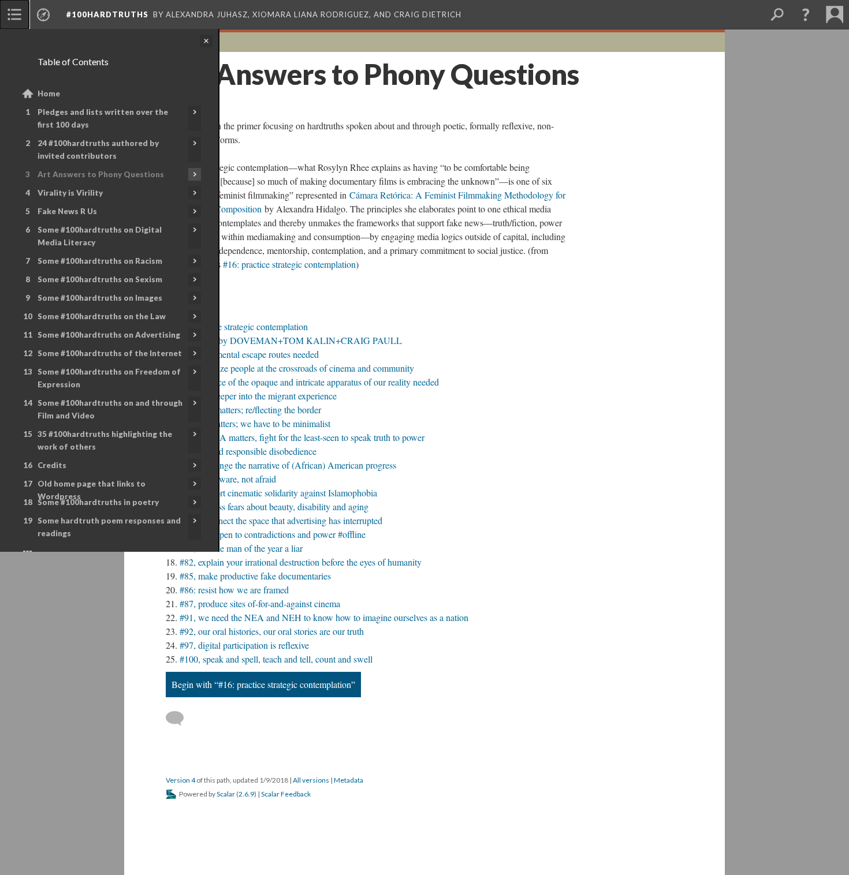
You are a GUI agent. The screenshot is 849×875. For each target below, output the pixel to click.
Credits (52, 465)
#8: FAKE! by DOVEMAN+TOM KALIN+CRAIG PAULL (288, 340)
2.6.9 (246, 794)
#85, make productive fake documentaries (255, 576)
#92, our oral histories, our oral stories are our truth (272, 631)
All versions (311, 780)
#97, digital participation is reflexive (244, 645)
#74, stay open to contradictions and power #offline (273, 534)
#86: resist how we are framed (234, 590)
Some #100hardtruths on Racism (100, 261)
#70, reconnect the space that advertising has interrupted (281, 520)
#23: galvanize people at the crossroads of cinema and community (294, 368)
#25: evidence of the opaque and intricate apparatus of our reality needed (307, 382)
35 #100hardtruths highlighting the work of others (105, 440)
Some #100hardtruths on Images (100, 297)
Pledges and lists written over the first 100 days (103, 118)
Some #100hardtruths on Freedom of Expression (109, 378)
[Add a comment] (180, 718)
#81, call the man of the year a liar (241, 548)
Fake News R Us (67, 211)
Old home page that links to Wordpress (92, 490)
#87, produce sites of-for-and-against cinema (260, 603)
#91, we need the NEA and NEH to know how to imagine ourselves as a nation (324, 617)
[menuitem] (14, 14)
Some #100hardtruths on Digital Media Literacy (100, 236)
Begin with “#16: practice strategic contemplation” (263, 684)
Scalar (226, 794)
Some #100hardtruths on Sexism (100, 279)
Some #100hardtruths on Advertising (109, 334)
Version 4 (180, 780)
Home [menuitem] (49, 93)
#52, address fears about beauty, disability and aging (274, 506)
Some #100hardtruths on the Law (102, 316)
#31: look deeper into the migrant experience (256, 396)
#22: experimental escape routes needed (247, 354)
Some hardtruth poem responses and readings (109, 527)
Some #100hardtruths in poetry (98, 502)
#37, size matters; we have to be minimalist (252, 423)
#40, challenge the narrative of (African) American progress (288, 465)
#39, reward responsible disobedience (248, 451)
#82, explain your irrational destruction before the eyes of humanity (301, 562)
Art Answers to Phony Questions (101, 174)
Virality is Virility (70, 192)
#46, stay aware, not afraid (228, 479)
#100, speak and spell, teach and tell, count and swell (276, 659)
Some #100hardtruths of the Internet (110, 353)
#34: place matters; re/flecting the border (248, 409)
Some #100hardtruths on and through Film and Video (110, 409)
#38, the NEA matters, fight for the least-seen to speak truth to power (300, 437)
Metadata (348, 780)
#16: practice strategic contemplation (289, 264)
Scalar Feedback (286, 794)
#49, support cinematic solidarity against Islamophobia (278, 493)
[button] (805, 14)
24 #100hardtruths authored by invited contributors (98, 149)
